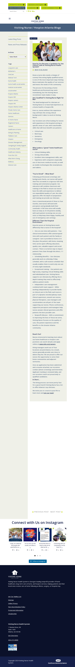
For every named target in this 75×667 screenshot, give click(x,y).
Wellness (11, 162)
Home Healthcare (13, 113)
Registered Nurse (13, 123)
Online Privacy (13, 603)
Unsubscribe (12, 614)
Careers (10, 126)
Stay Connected (50, 8)
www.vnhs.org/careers (47, 344)
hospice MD (12, 97)
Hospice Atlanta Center (15, 107)
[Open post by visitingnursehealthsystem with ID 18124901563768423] (59, 534)
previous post (41, 512)
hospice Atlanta (13, 94)
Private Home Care (14, 110)
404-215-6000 (16, 8)
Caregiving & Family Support (17, 145)
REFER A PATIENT (36, 5)
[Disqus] (48, 431)
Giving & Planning (13, 133)
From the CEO (12, 155)
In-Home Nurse (13, 120)
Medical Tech (12, 78)
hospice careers (13, 100)
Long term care (13, 68)
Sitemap (11, 600)
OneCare (11, 74)
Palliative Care (12, 136)
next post (55, 512)
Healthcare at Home (14, 129)
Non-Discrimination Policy (16, 607)
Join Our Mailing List (14, 597)
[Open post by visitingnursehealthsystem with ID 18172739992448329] (15, 534)
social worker (12, 91)
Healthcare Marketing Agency (57, 663)
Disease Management (15, 142)
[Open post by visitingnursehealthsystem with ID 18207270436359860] (30, 534)
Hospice (10, 139)
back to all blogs (40, 70)
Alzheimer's (11, 71)
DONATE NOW (16, 5)
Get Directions (13, 636)
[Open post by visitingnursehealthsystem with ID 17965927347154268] (45, 534)
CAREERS (32, 8)
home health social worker (16, 84)
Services (10, 116)
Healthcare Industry (14, 152)
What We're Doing (14, 158)
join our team (49, 393)
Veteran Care (12, 165)
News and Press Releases (17, 45)
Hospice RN (12, 103)
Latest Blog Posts (14, 39)
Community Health (14, 149)
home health (12, 81)
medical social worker (15, 87)
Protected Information (15, 610)
